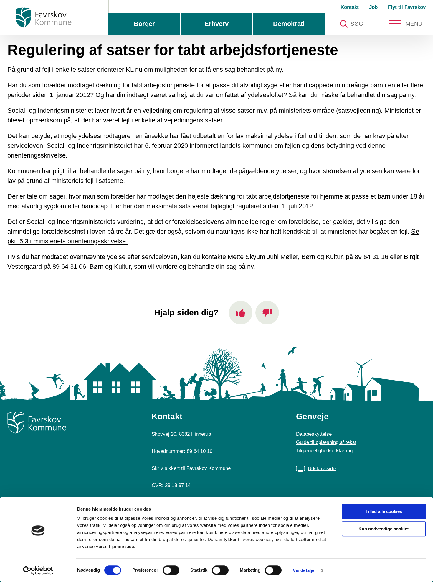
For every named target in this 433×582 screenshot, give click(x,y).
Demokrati (289, 23)
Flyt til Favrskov (407, 7)
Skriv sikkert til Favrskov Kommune (191, 468)
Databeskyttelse (314, 434)
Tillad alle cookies (384, 511)
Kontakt (350, 7)
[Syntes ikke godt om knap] (267, 312)
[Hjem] (43, 17)
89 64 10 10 (199, 451)
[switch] (171, 570)
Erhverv (216, 23)
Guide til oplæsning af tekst (326, 442)
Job (373, 7)
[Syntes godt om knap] (240, 312)
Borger (144, 23)
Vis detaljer (304, 570)
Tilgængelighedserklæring (324, 450)
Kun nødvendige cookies (383, 528)
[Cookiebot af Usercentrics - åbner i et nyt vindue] (38, 570)
